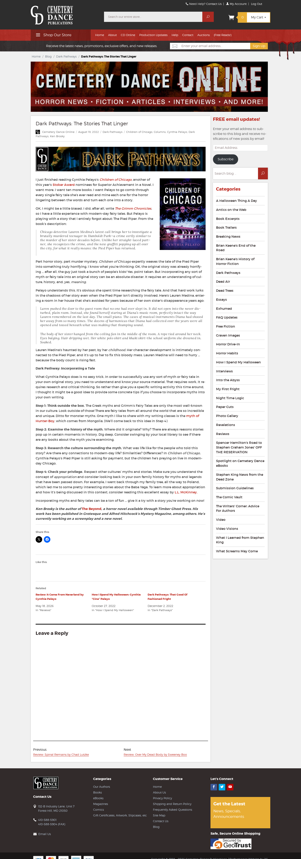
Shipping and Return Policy (172, 804)
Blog (48, 56)
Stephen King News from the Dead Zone (239, 476)
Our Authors (101, 786)
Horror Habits (227, 353)
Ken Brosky (57, 136)
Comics (98, 809)
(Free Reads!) (222, 35)
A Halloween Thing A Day (236, 201)
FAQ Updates (227, 317)
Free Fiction (225, 326)
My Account (238, 4)
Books (97, 792)
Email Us (44, 834)
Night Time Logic (230, 398)
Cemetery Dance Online (58, 131)
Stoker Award (64, 185)
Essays (221, 299)
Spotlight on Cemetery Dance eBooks (240, 463)
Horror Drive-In (228, 344)
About (112, 35)
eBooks (98, 798)
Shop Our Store (56, 35)
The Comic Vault (229, 497)
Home (99, 35)
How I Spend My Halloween (238, 362)
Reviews (222, 434)
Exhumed (224, 308)
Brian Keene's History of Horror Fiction (235, 261)
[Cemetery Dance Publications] (65, 13)
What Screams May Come (237, 551)
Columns (160, 131)
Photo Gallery (227, 416)
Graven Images (228, 335)
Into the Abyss (228, 380)
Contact (187, 35)
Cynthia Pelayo (177, 131)
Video (220, 520)
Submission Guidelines (235, 488)
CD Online (128, 35)
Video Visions (227, 529)
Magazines (100, 804)
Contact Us (214, 4)
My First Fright (228, 389)
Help (175, 35)
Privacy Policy (162, 798)
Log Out (256, 4)
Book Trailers (226, 227)
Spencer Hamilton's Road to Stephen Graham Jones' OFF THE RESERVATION (239, 447)
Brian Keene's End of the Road (236, 247)
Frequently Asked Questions (172, 809)
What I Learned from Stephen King (240, 540)
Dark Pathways (66, 56)
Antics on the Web (231, 210)
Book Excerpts (228, 219)
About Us (159, 792)
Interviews (224, 371)
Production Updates (153, 35)
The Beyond (91, 509)
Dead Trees (224, 290)
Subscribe (225, 159)
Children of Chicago (139, 131)
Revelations (225, 425)
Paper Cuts (225, 407)
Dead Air (223, 281)
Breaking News (228, 236)
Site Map (159, 815)
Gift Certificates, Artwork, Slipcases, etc (120, 815)
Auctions (203, 35)
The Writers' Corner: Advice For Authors (237, 508)
